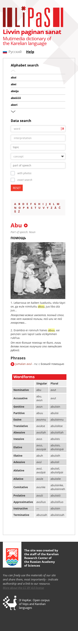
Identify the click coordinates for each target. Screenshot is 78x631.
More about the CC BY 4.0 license (23, 588)
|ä (62, 128)
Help (30, 51)
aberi (14, 105)
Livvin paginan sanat (32, 32)
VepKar (26, 600)
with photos (24, 173)
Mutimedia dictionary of (27, 38)
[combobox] (38, 147)
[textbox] (40, 147)
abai (13, 77)
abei (13, 84)
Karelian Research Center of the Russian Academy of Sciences (41, 559)
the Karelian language (25, 43)
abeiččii (16, 98)
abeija (15, 91)
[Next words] (13, 111)
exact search (24, 180)
